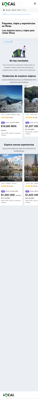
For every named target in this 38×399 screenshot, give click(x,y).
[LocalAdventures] (9, 4)
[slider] (7, 117)
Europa (8, 10)
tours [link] (24, 10)
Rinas (19, 10)
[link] (4, 10)
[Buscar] (19, 4)
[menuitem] (16, 13)
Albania (14, 10)
